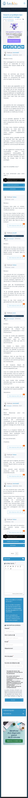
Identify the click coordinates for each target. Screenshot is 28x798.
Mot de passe (9, 656)
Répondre (13, 189)
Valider (13, 700)
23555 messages (10, 318)
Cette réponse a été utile (16, 225)
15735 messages (10, 238)
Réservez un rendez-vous (14, 741)
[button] (5, 566)
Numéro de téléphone (11, 663)
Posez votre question (13, 185)
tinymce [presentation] (21, 593)
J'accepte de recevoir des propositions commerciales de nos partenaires (14, 672)
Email (6, 641)
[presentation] (5, 566)
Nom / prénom (9, 635)
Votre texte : (10, 563)
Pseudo (7, 628)
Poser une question (14, 41)
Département (9, 648)
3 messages (9, 55)
